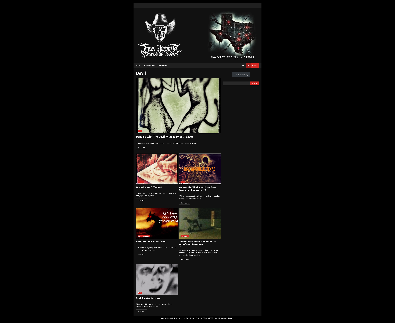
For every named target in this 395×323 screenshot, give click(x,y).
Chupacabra (184, 236)
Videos (254, 65)
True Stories (162, 65)
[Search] (243, 65)
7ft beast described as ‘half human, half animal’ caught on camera (200, 223)
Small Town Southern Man (157, 279)
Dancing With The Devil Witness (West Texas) (178, 105)
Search (254, 83)
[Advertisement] (232, 35)
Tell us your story (149, 65)
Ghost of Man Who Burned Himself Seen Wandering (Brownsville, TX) (200, 169)
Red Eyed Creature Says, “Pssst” (157, 223)
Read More (141, 148)
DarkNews (219, 318)
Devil (139, 131)
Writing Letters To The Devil (157, 169)
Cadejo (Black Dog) (143, 236)
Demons (140, 182)
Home (138, 65)
